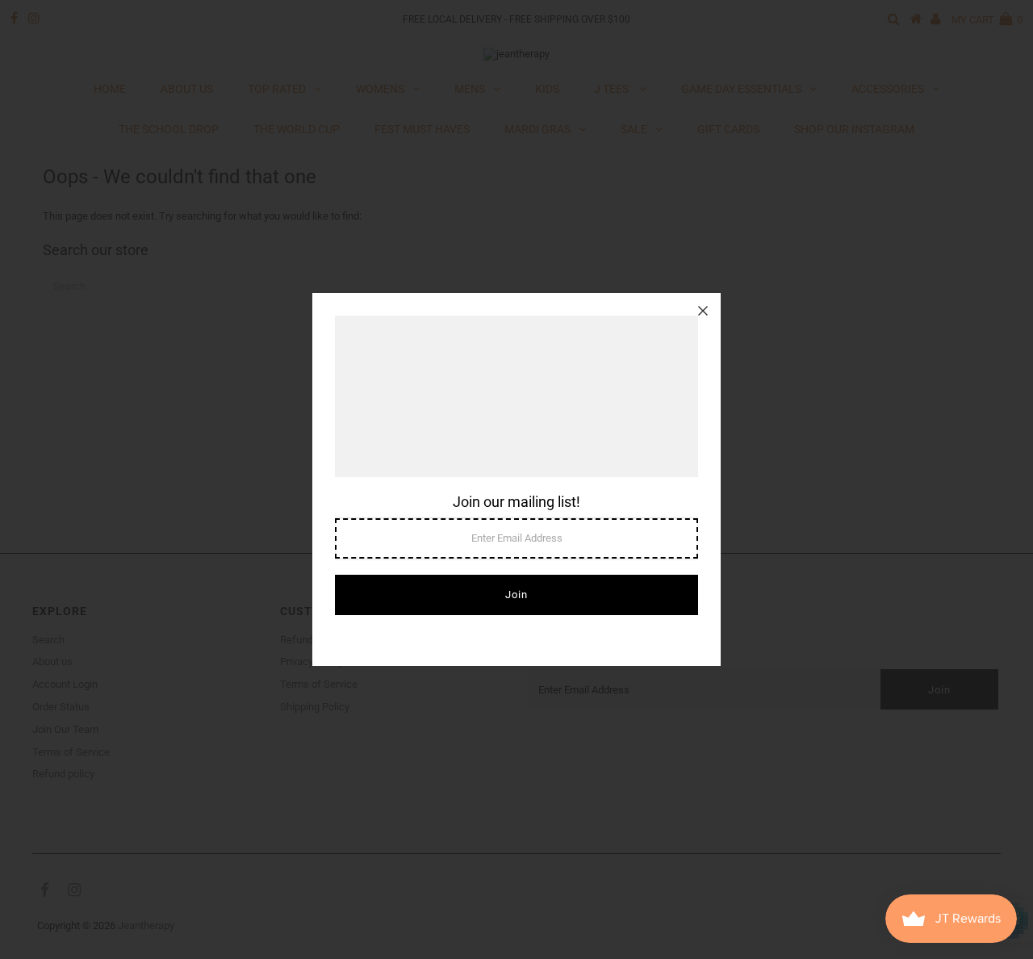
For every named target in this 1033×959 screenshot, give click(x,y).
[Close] (703, 311)
